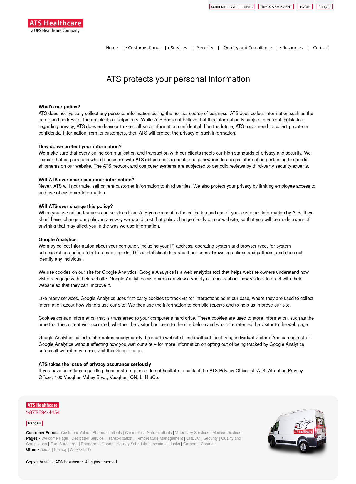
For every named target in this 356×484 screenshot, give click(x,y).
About (45, 449)
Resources (292, 48)
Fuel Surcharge (64, 443)
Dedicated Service (87, 438)
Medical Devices (226, 432)
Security (205, 48)
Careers (190, 443)
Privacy (60, 449)
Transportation (119, 438)
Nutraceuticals (159, 432)
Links (175, 443)
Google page (128, 350)
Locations (158, 443)
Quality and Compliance (248, 48)
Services (179, 48)
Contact (321, 48)
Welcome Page (54, 438)
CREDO (193, 438)
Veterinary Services (192, 432)
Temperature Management (159, 438)
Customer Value (75, 432)
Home (112, 48)
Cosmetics (134, 432)
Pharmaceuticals (107, 432)
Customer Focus (144, 48)
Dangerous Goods (97, 443)
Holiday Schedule (132, 443)
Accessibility (80, 449)
